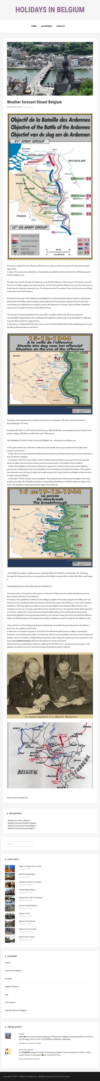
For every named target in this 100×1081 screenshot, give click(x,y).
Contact (60, 26)
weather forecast (23, 641)
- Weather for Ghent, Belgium (18, 820)
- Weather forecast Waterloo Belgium (21, 823)
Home (34, 26)
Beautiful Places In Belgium (16, 1010)
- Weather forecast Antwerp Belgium (21, 826)
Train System (10, 1002)
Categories (46, 26)
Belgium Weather (14, 107)
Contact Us (59, 1076)
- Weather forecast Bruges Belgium (21, 828)
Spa (6, 994)
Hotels (7, 963)
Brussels (8, 978)
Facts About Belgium (13, 971)
